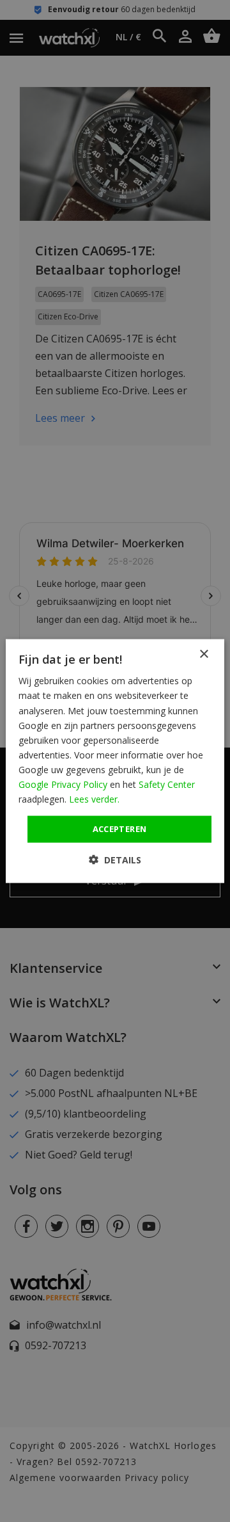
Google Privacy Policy (63, 784)
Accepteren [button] (120, 829)
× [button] (203, 654)
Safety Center (167, 784)
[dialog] (115, 761)
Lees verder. (94, 799)
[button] (115, 859)
